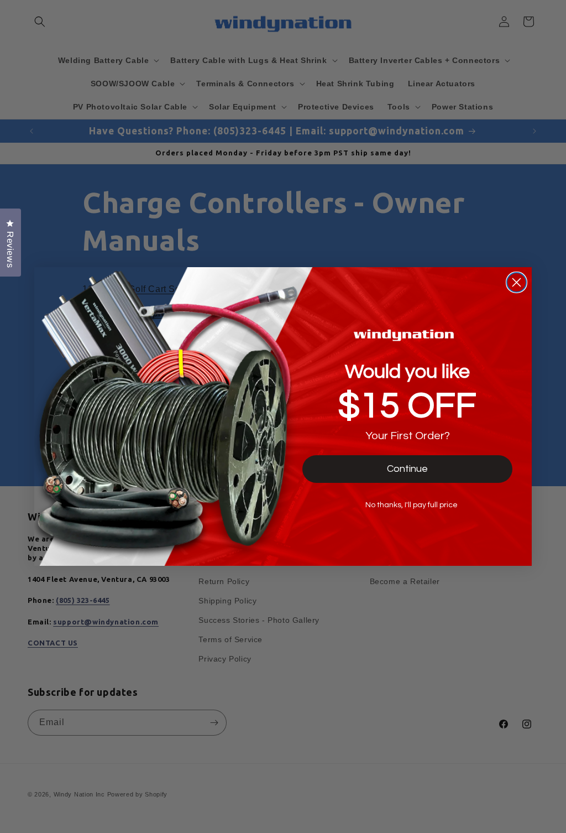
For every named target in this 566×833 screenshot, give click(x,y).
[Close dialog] (516, 282)
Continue (407, 469)
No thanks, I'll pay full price (411, 505)
